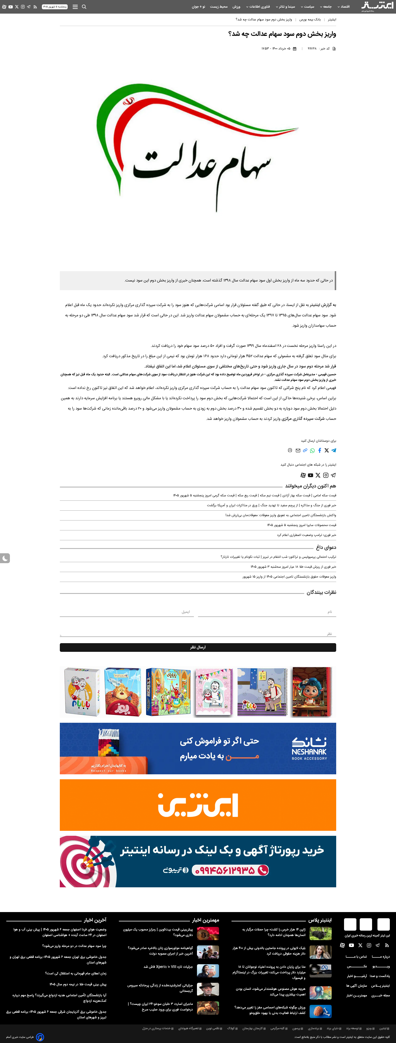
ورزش (236, 7)
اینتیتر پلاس (320, 920)
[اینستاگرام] (23, 7)
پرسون (296, 1028)
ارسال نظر (198, 647)
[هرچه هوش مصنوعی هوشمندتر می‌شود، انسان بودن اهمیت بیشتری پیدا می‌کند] (321, 992)
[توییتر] (17, 7)
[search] (84, 6)
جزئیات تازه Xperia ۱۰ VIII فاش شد (168, 967)
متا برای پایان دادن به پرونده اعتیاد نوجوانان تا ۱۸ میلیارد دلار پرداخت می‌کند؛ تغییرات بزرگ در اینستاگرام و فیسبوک (269, 972)
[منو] (75, 6)
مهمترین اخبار (205, 920)
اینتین (383, 1028)
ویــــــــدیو (381, 966)
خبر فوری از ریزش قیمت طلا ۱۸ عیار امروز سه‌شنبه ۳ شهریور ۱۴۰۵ (293, 567)
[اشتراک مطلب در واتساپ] (312, 453)
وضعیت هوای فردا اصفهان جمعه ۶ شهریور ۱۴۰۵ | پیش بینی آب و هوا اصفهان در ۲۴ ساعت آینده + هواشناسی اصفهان (59, 932)
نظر (329, 634)
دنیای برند (332, 1028)
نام (330, 612)
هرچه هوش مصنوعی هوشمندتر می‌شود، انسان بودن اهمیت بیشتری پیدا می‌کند (270, 991)
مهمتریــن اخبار (356, 995)
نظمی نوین (212, 1028)
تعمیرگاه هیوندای (188, 1028)
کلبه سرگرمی (277, 1028)
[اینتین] (198, 805)
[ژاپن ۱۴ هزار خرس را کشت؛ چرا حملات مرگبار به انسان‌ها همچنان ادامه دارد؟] (321, 933)
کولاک (231, 1028)
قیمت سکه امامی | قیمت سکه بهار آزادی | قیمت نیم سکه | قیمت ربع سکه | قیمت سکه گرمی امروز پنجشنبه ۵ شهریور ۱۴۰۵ (254, 495)
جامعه (327, 7)
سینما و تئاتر (287, 7)
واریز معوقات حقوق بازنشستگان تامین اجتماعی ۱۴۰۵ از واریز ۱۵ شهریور (289, 577)
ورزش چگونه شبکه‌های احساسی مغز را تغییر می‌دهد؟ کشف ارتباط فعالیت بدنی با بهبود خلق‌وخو (270, 1010)
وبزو (369, 1028)
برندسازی (313, 1028)
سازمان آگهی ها (356, 986)
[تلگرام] (29, 7)
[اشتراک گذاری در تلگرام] (333, 452)
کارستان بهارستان (252, 1028)
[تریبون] (198, 861)
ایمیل (186, 612)
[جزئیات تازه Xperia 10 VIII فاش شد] (208, 970)
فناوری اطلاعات (260, 7)
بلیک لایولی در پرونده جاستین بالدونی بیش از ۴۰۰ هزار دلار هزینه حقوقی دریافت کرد (269, 951)
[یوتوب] (10, 7)
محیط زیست (219, 7)
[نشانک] (198, 748)
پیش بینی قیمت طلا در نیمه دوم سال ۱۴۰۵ (78, 984)
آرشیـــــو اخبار (357, 976)
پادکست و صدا (380, 976)
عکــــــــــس (357, 966)
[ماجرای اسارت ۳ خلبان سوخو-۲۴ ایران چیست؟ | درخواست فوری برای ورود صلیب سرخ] (208, 1008)
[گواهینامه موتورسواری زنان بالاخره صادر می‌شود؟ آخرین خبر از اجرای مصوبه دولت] (208, 952)
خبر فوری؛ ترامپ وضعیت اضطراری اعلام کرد (306, 535)
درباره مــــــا (381, 957)
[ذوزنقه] (198, 692)
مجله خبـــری (380, 995)
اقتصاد (346, 7)
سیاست (309, 7)
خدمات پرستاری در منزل (156, 1028)
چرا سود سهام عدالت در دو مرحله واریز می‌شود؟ (74, 946)
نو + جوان (199, 7)
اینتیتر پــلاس (380, 986)
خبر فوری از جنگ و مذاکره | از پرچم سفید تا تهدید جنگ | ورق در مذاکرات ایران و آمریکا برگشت (271, 505)
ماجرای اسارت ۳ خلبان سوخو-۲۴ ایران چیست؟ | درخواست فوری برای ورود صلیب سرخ (160, 1006)
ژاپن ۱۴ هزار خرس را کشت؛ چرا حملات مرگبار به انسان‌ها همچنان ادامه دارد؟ (273, 932)
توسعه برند (352, 1028)
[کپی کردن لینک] (305, 452)
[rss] (35, 6)
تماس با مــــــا (356, 957)
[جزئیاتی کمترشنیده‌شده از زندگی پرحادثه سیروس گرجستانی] (208, 989)
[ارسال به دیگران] (298, 452)
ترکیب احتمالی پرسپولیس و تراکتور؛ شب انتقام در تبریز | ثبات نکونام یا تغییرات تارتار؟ (278, 557)
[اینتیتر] (377, 7)
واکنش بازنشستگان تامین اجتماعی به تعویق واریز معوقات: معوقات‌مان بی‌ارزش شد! (280, 515)
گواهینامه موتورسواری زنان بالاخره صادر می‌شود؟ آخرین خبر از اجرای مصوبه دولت (160, 951)
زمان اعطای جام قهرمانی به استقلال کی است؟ (75, 973)
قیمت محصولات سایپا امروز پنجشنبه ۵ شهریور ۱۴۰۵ (301, 525)
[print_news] (290, 451)
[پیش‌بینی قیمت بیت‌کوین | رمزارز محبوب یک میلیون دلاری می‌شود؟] (208, 933)
